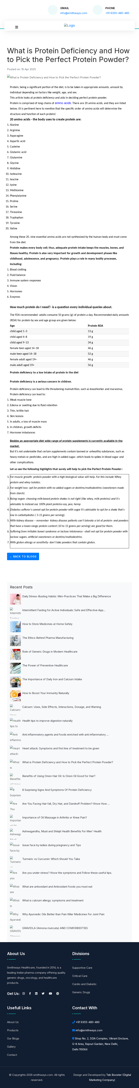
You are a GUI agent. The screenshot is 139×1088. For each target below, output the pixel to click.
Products (12, 1030)
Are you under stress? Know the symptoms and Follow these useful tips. (67, 872)
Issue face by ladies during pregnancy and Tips (51, 845)
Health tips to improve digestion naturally (47, 720)
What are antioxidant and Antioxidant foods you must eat (57, 886)
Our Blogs (13, 1038)
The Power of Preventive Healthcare (45, 665)
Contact (12, 1055)
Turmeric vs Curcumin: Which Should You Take (51, 859)
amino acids (63, 103)
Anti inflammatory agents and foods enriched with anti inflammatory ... (65, 734)
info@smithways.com (89, 1030)
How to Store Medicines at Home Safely (47, 624)
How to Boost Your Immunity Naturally (45, 693)
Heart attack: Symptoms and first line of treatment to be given (60, 748)
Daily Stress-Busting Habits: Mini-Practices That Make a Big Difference (66, 596)
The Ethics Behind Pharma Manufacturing (47, 637)
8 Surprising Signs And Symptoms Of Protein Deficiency (57, 790)
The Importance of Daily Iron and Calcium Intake (52, 679)
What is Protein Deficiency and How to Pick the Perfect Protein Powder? (67, 762)
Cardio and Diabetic (84, 984)
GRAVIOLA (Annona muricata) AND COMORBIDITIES (55, 928)
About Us (13, 1022)
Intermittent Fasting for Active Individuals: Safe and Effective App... (64, 610)
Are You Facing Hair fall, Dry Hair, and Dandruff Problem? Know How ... (66, 803)
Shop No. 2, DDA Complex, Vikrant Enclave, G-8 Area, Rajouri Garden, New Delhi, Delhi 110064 (100, 1044)
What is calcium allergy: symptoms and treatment (52, 900)
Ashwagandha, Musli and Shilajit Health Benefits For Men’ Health (62, 831)
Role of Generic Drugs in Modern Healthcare (49, 651)
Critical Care (79, 976)
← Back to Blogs (23, 556)
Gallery (11, 1046)
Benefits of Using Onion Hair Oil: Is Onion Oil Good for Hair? (58, 776)
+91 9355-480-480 (88, 1022)
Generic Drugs (81, 992)
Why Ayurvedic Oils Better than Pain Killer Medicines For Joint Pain (63, 914)
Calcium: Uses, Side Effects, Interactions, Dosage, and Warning (61, 707)
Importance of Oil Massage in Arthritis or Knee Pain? (54, 817)
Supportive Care (82, 967)
